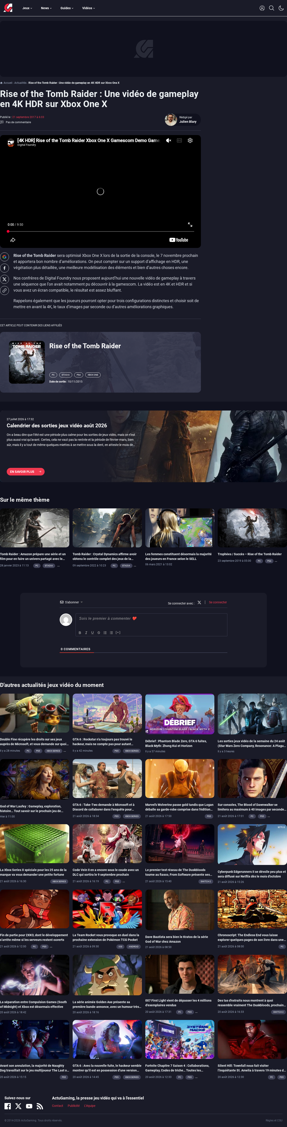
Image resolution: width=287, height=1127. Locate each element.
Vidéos (87, 8)
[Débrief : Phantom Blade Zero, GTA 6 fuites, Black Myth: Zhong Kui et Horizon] (180, 714)
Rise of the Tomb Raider (85, 346)
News (45, 8)
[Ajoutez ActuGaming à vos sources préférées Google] (4, 256)
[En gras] (80, 632)
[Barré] (99, 632)
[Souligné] (92, 632)
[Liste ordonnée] (105, 632)
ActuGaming (7, 8)
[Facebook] (7, 1106)
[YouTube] (29, 1106)
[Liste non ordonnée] (111, 632)
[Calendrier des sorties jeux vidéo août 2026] (143, 446)
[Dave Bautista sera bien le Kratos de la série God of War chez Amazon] (180, 909)
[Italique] (86, 632)
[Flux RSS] (40, 1106)
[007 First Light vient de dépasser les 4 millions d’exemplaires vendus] (180, 974)
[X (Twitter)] (18, 1106)
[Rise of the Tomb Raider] (27, 362)
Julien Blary (187, 121)
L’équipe (89, 1106)
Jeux (25, 8)
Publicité (74, 1106)
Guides (66, 8)
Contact (57, 1106)
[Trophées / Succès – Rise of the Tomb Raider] (252, 527)
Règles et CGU (274, 1120)
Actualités (20, 82)
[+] (118, 632)
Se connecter (217, 602)
